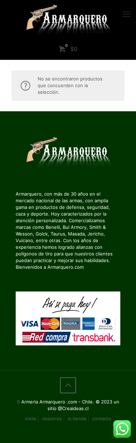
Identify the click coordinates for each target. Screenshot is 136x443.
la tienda (77, 418)
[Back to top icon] (68, 385)
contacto (101, 418)
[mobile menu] (127, 14)
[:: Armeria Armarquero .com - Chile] (68, 19)
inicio (30, 418)
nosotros (52, 418)
